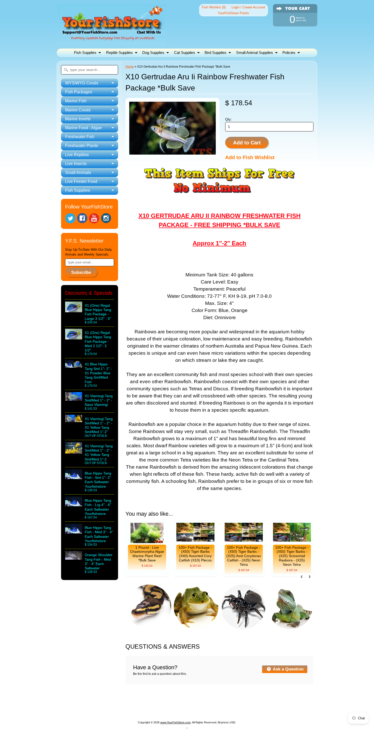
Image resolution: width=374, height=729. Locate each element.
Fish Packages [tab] (78, 92)
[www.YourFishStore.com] (111, 41)
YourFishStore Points (233, 13)
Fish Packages (124, 703)
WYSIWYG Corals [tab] (81, 83)
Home (129, 66)
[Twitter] (70, 218)
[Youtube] (94, 218)
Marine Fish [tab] (76, 101)
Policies (288, 52)
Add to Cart (247, 142)
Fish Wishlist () (214, 7)
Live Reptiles (143, 709)
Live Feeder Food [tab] (81, 181)
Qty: (228, 119)
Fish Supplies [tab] (77, 190)
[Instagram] (106, 218)
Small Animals (200, 709)
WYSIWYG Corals (89, 703)
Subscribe (81, 272)
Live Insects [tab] (76, 163)
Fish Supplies (85, 52)
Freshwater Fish (286, 703)
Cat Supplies (184, 52)
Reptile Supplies (119, 52)
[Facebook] (82, 218)
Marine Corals (182, 703)
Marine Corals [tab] (78, 110)
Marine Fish (153, 703)
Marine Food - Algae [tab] (83, 128)
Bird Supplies (215, 52)
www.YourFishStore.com (175, 722)
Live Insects (171, 709)
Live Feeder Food (234, 709)
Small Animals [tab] (78, 172)
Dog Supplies (153, 52)
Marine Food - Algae (249, 703)
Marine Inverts (212, 703)
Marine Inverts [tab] (78, 119)
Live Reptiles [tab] (77, 155)
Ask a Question (288, 669)
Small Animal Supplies (254, 52)
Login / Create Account (248, 7)
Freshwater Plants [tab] (81, 145)
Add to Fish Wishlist (250, 157)
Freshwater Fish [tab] (79, 137)
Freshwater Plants (110, 709)
